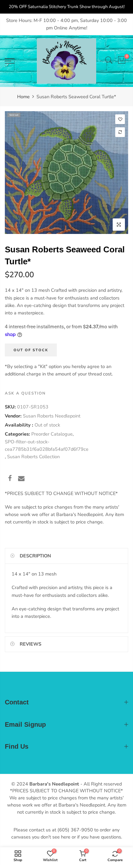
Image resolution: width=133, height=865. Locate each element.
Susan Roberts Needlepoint (51, 416)
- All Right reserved (100, 784)
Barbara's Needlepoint (54, 784)
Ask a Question (25, 393)
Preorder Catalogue (52, 434)
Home (23, 96)
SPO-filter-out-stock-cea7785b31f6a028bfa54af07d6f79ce (46, 445)
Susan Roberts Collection (33, 456)
